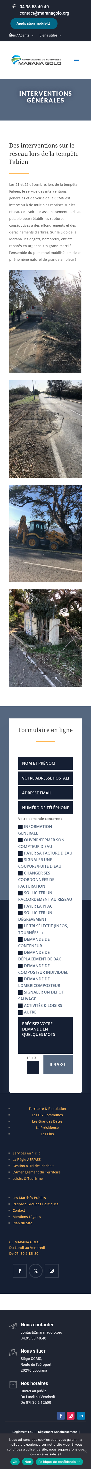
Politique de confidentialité (59, 1462)
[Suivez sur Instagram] (52, 1271)
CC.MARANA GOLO (24, 1242)
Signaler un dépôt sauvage (41, 995)
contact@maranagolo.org (44, 13)
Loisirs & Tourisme (28, 1178)
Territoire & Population (47, 1108)
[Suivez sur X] (36, 1271)
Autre (30, 1012)
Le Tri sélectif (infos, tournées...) (43, 929)
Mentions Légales (27, 1216)
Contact (19, 1210)
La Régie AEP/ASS (27, 1159)
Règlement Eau (22, 1432)
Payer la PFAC (38, 906)
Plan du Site (22, 1223)
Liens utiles (49, 35)
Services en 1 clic (26, 1153)
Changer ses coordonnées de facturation (36, 879)
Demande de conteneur (34, 942)
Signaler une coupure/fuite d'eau (39, 863)
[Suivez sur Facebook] (20, 1271)
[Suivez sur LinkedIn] (81, 1416)
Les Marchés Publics (29, 1197)
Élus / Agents (19, 35)
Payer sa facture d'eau (48, 853)
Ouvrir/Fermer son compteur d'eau (41, 843)
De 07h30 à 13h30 (23, 1253)
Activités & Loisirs (43, 1005)
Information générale (35, 830)
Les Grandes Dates (47, 1121)
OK (15, 1462)
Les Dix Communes (47, 1115)
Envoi (58, 1064)
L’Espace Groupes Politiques (35, 1204)
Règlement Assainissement (57, 1432)
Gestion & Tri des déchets (33, 1165)
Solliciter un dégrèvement (35, 916)
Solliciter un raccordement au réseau (45, 896)
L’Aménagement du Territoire (36, 1172)
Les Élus (47, 1134)
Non (28, 1462)
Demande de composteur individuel (43, 969)
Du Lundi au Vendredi (27, 1247)
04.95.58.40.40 (34, 6)
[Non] (85, 1451)
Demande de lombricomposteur (39, 982)
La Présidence (47, 1127)
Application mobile (32, 23)
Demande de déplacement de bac (39, 956)
